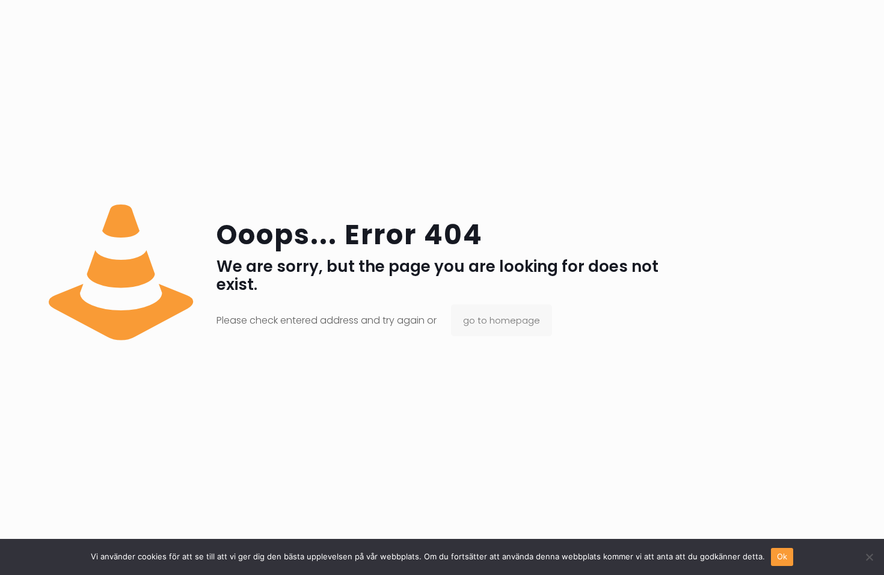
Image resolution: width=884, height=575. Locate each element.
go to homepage (501, 320)
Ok (782, 556)
